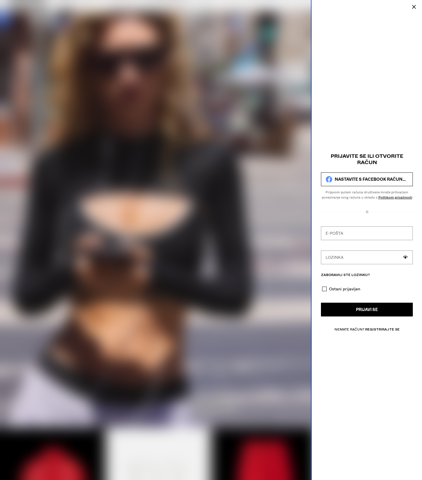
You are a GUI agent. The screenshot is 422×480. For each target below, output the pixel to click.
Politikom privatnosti (395, 197)
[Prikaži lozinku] (405, 257)
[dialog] (367, 240)
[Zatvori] (414, 7)
